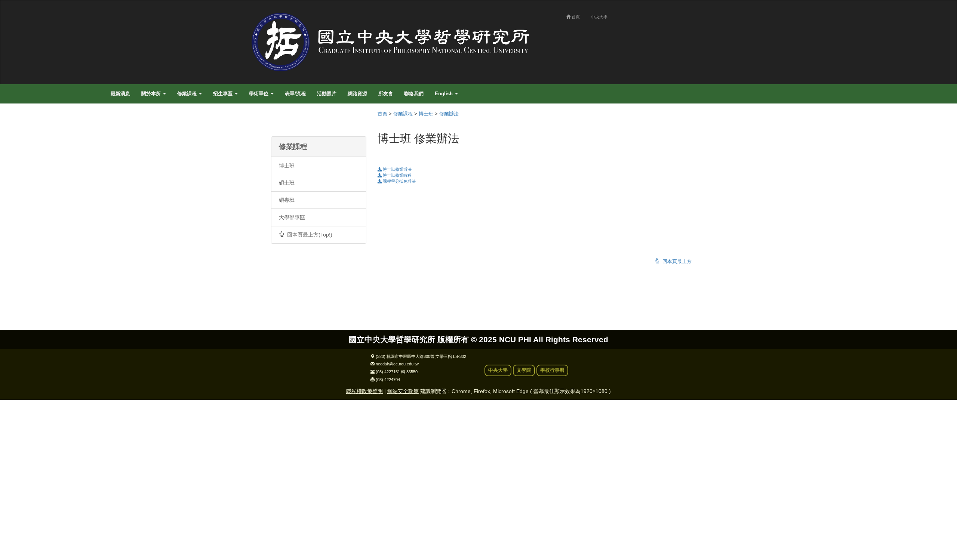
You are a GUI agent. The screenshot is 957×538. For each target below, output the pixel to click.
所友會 (385, 93)
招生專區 (223, 93)
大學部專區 (292, 217)
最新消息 (120, 93)
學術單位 (259, 93)
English (444, 93)
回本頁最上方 (675, 261)
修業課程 (187, 93)
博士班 (287, 165)
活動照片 (326, 93)
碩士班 (287, 183)
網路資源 (357, 93)
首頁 (575, 17)
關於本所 (151, 93)
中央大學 (599, 17)
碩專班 (287, 200)
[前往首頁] (394, 41)
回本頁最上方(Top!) (308, 235)
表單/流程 (295, 93)
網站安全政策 (403, 391)
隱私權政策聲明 (364, 391)
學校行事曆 (552, 370)
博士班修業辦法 (397, 169)
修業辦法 (449, 114)
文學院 (524, 370)
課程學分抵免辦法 (399, 181)
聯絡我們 (414, 93)
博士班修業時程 (397, 175)
